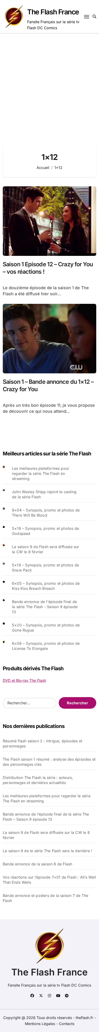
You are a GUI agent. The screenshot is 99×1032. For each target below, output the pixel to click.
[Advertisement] (49, 85)
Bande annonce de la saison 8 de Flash (37, 864)
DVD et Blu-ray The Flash (24, 680)
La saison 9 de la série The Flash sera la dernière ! (47, 850)
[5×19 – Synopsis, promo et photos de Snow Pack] (7, 567)
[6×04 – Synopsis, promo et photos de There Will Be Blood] (7, 513)
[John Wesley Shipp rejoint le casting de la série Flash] (7, 494)
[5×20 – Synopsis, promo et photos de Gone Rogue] (7, 627)
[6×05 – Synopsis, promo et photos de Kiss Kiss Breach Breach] (7, 586)
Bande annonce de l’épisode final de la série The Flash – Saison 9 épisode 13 (46, 817)
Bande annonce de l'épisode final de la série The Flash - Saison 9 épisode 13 (45, 606)
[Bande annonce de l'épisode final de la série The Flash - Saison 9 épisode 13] (7, 606)
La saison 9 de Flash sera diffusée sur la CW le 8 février (46, 835)
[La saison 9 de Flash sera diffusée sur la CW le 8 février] (7, 549)
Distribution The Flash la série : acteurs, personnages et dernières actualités (38, 780)
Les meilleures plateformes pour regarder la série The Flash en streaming (40, 473)
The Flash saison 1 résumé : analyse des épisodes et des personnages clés (49, 762)
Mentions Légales (40, 1023)
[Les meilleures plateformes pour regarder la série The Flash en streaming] (7, 473)
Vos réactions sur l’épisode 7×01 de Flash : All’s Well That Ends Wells (49, 880)
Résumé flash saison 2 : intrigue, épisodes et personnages (42, 743)
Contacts (66, 1023)
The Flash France (53, 12)
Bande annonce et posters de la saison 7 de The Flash (45, 898)
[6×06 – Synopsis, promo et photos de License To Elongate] (7, 646)
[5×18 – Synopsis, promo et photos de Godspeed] (7, 531)
